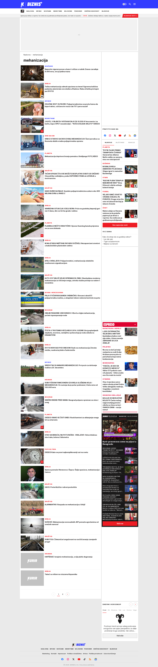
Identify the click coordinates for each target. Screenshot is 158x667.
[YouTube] (120, 135)
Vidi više (120, 636)
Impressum (62, 653)
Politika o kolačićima (74, 653)
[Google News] (134, 135)
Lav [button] (124, 610)
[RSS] (129, 135)
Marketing (46, 653)
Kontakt (54, 653)
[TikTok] (124, 135)
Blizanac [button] (114, 610)
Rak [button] (120, 610)
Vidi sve (120, 524)
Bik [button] (109, 610)
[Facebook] (105, 135)
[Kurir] (32, 4)
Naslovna (27, 55)
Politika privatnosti (95, 653)
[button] (135, 604)
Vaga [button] (135, 610)
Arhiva (85, 653)
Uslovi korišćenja (110, 653)
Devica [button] (129, 610)
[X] (115, 135)
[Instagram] (110, 135)
